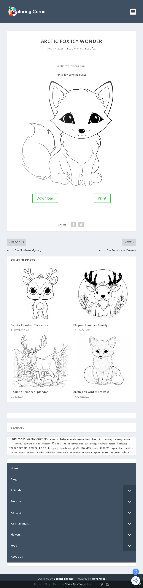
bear (87, 439)
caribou (18, 444)
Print (102, 198)
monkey (129, 448)
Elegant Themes (63, 578)
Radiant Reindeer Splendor (29, 392)
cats (38, 443)
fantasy (122, 443)
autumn (53, 439)
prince (22, 452)
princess (31, 452)
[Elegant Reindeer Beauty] (102, 294)
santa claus (62, 452)
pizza (14, 452)
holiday (86, 448)
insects (104, 448)
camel (127, 439)
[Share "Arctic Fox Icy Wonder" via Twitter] (81, 224)
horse (95, 448)
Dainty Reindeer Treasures (29, 325)
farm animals (18, 448)
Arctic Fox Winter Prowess (91, 392)
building (108, 439)
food (42, 448)
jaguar (114, 448)
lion (121, 448)
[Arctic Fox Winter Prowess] (102, 361)
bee (94, 439)
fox (50, 448)
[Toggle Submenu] (129, 490)
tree (117, 452)
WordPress (98, 578)
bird (100, 439)
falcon (112, 443)
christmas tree (75, 443)
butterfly (118, 439)
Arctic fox (62, 74)
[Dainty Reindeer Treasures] (40, 294)
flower (33, 448)
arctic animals (74, 48)
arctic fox (90, 48)
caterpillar (29, 443)
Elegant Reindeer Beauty (90, 325)
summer (108, 452)
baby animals (68, 439)
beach (80, 439)
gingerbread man (62, 448)
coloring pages (77, 74)
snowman (87, 452)
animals (19, 439)
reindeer (50, 452)
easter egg (91, 443)
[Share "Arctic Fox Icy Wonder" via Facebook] (73, 224)
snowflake (75, 452)
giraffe (76, 448)
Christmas (59, 443)
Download (45, 198)
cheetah (46, 443)
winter (126, 452)
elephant (102, 443)
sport (97, 452)
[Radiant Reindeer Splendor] (40, 361)
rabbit (40, 452)
